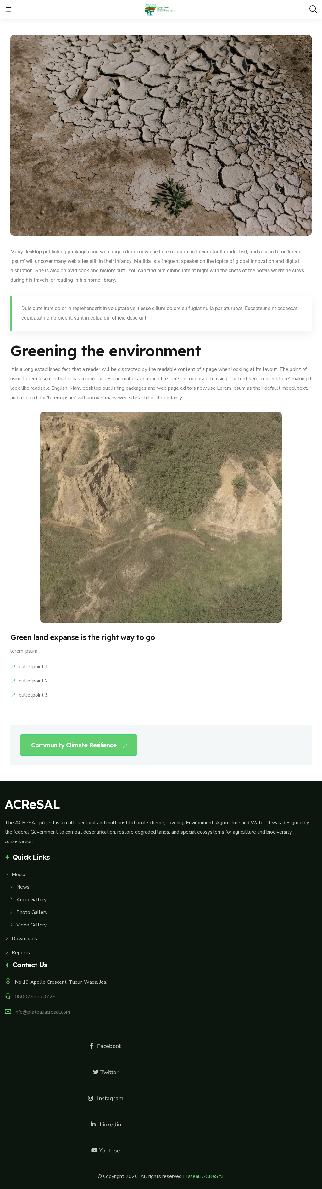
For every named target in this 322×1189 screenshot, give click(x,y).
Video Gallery (31, 924)
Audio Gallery (31, 899)
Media (18, 874)
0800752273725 (35, 996)
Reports (21, 952)
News (23, 887)
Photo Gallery (31, 912)
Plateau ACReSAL (204, 1176)
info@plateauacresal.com (42, 1012)
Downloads (24, 938)
